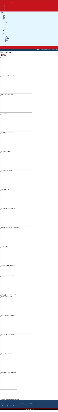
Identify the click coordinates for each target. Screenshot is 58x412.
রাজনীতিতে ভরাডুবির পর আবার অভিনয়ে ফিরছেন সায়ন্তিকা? (8, 265)
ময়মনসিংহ (6, 28)
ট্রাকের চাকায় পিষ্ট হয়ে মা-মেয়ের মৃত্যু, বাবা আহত (6, 170)
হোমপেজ (10, 52)
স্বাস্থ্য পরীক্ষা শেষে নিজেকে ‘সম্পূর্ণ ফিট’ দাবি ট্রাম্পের (7, 275)
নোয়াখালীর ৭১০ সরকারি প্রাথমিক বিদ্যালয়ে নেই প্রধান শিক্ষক (42, 49)
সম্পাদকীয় (6, 36)
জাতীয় (3, 16)
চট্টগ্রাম (6, 21)
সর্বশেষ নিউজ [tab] (3, 54)
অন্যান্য (4, 35)
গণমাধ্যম (6, 39)
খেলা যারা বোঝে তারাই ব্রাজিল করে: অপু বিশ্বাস (6, 296)
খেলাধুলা (4, 30)
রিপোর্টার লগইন (5, 43)
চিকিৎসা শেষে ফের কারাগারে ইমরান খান (5, 151)
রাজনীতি (4, 17)
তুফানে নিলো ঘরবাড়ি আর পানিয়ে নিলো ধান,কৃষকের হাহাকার (8, 334)
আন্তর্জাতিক (4, 29)
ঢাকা (5, 20)
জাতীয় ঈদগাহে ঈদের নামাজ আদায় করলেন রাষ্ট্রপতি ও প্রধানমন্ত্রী (8, 294)
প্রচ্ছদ (4, 15)
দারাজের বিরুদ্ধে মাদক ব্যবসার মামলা (5, 246)
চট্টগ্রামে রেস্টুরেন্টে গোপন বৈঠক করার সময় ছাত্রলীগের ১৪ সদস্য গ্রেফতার (10, 399)
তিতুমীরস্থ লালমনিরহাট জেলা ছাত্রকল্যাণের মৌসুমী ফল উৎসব (8, 372)
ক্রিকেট (6, 32)
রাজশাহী (6, 22)
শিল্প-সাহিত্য (6, 37)
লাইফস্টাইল (6, 40)
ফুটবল (5, 31)
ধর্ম (5, 41)
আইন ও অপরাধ (7, 38)
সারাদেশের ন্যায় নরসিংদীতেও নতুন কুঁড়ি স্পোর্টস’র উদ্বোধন (8, 315)
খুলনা (5, 23)
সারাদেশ (4, 19)
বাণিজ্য (4, 18)
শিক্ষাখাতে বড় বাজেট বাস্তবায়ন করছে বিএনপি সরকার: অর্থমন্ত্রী (8, 208)
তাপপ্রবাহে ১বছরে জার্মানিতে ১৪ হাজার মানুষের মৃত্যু (7, 132)
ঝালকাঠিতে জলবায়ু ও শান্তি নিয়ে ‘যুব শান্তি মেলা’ (7, 94)
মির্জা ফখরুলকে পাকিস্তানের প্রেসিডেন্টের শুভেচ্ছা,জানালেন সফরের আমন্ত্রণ (10, 227)
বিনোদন (4, 33)
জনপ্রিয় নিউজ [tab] (4, 55)
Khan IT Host (31, 409)
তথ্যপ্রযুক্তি (4, 34)
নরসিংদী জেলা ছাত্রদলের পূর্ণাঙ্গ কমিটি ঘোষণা (6, 353)
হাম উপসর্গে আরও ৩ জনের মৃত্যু (4, 113)
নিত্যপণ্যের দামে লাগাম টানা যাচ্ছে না (5, 189)
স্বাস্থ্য (5, 42)
